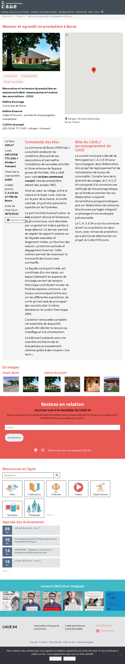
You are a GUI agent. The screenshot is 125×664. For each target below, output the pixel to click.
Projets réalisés (29, 75)
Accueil (33, 642)
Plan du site (69, 642)
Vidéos (78, 494)
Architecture (10, 75)
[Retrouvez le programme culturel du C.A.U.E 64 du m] (10, 601)
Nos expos (12, 515)
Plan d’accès (55, 642)
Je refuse (69, 658)
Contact (43, 642)
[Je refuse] (121, 655)
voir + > (50, 515)
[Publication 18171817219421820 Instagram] (31, 601)
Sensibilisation (66, 12)
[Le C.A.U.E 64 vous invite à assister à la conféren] (94, 601)
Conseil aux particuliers (43, 12)
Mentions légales (85, 642)
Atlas (12, 494)
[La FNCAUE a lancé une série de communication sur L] (115, 601)
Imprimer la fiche (18, 220)
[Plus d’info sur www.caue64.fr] (73, 601)
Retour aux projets (13, 81)
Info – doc (94, 12)
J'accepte (55, 658)
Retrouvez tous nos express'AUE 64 (69, 450)
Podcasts (56, 494)
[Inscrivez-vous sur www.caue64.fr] (52, 601)
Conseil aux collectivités (15, 12)
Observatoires (100, 494)
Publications (34, 494)
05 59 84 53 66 (104, 625)
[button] (93, 70)
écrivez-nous (107, 630)
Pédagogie (34, 515)
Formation (81, 12)
